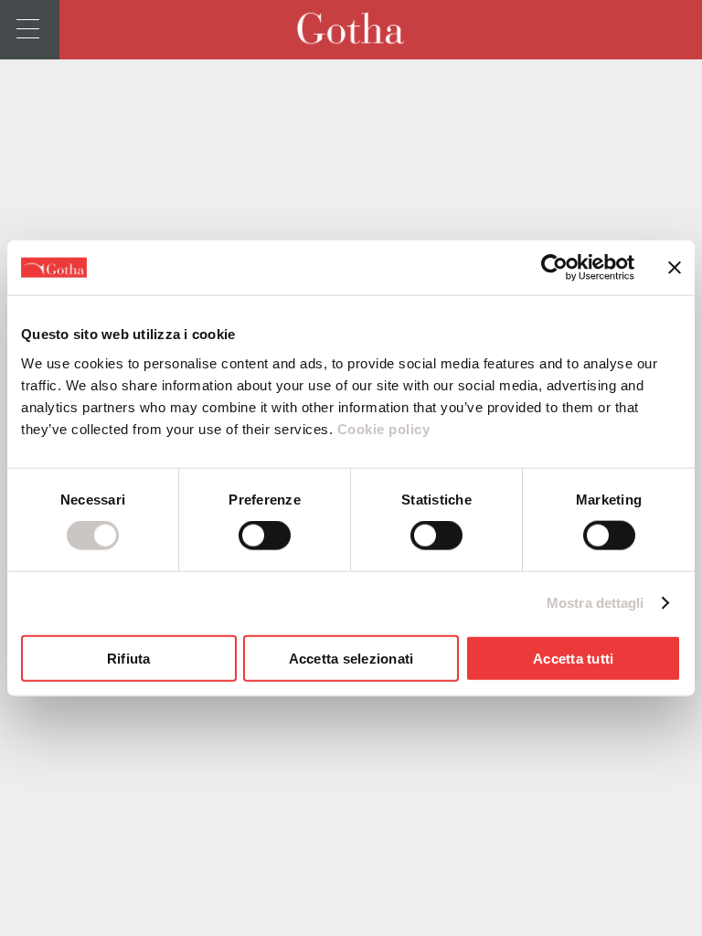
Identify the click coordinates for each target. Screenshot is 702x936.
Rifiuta (129, 657)
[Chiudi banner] (674, 267)
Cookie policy (381, 428)
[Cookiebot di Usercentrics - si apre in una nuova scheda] (554, 268)
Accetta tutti (573, 657)
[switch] (265, 535)
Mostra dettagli (595, 603)
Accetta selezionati (351, 657)
